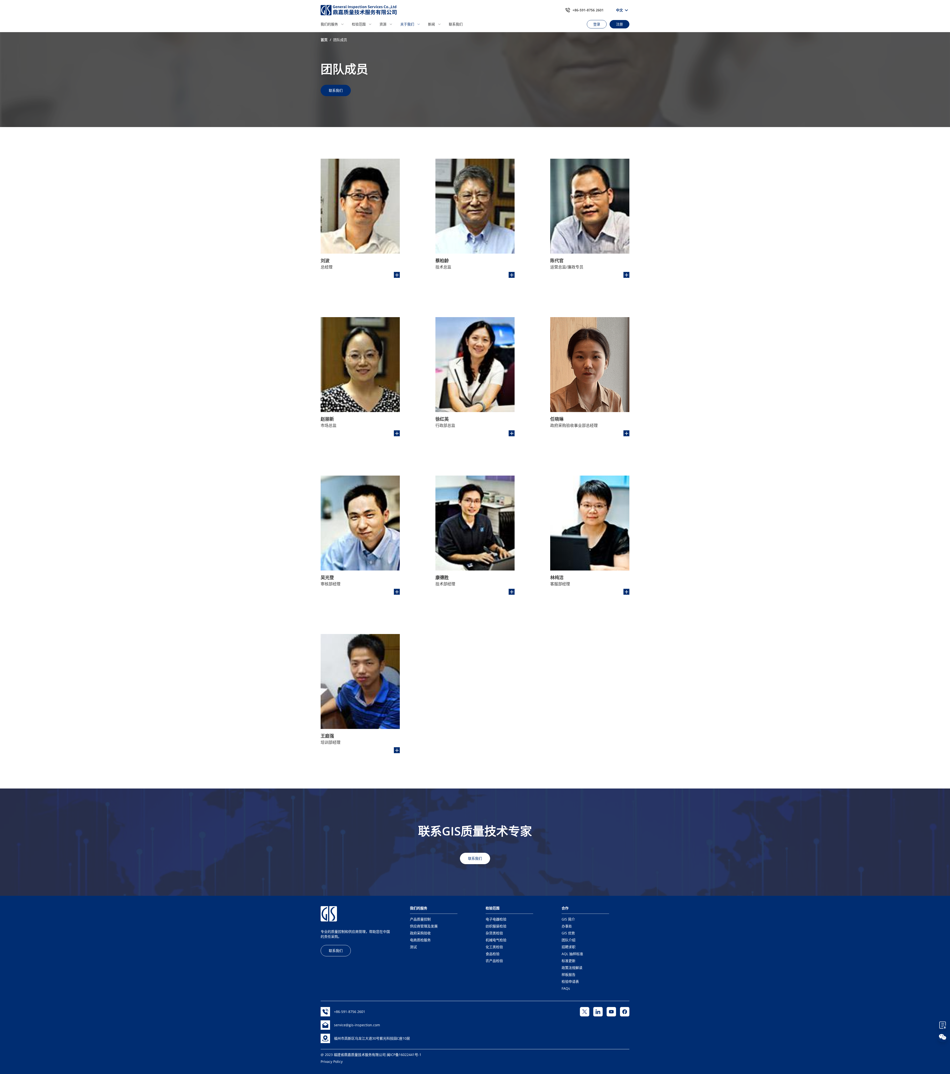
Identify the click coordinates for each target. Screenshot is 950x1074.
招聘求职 (568, 946)
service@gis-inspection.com (357, 1025)
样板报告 (568, 974)
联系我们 (456, 24)
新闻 (431, 24)
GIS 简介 (568, 919)
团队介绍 (568, 940)
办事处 (567, 926)
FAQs (566, 988)
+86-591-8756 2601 (588, 10)
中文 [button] (619, 10)
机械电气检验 (496, 940)
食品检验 (492, 953)
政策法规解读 (572, 967)
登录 (596, 24)
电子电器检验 (496, 919)
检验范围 (359, 24)
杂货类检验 (494, 933)
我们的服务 (329, 24)
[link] (324, 40)
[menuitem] (335, 24)
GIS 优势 (568, 933)
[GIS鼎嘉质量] (359, 10)
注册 (619, 24)
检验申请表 (570, 981)
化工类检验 (494, 946)
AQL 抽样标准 (572, 953)
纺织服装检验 (496, 926)
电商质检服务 (420, 940)
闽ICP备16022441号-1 (404, 1054)
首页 (324, 39)
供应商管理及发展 (424, 926)
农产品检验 (494, 960)
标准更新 (568, 960)
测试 (413, 946)
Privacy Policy (332, 1061)
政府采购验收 (420, 933)
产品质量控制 (420, 919)
